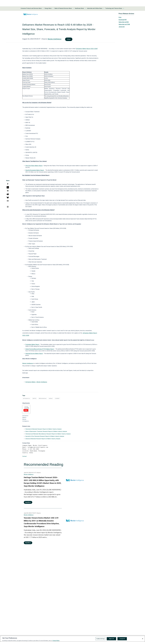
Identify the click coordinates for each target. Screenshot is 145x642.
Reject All (111, 638)
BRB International (42, 398)
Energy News (48, 8)
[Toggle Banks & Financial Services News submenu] (73, 8)
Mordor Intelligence (54, 39)
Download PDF (123, 19)
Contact (24, 456)
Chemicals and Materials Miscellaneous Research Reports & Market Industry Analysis (48, 434)
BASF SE (34, 398)
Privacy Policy (55, 640)
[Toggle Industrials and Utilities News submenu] (104, 8)
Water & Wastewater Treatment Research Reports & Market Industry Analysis (46, 431)
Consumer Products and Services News (31, 8)
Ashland (50, 398)
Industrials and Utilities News (94, 8)
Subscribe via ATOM (124, 24)
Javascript (122, 26)
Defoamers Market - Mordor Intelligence (36, 382)
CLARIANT (57, 398)
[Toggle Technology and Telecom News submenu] (123, 8)
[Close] (142, 638)
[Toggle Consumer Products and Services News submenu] (43, 8)
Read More (28, 502)
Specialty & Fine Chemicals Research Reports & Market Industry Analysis (44, 436)
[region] (72, 639)
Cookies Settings (100, 638)
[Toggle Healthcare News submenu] (85, 8)
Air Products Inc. (26, 398)
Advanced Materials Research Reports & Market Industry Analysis (42, 438)
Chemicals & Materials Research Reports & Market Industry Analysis (43, 429)
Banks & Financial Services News (63, 8)
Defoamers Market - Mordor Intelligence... (25, 418)
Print (120, 17)
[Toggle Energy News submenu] (53, 8)
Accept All (122, 638)
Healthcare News (79, 8)
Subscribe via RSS (124, 22)
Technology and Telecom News (113, 8)
